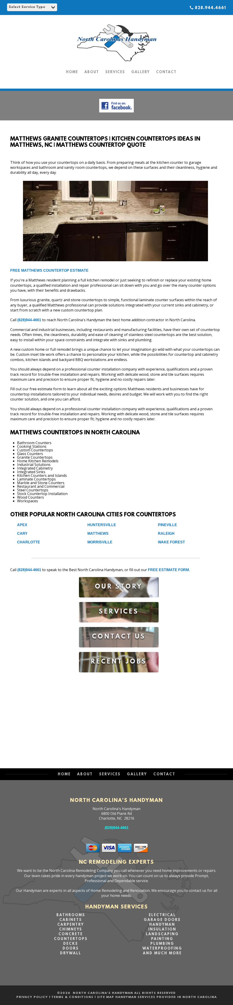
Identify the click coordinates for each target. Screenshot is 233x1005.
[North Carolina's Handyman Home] (116, 64)
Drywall (70, 953)
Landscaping (162, 934)
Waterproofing (162, 949)
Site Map (105, 997)
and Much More (162, 953)
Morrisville (99, 542)
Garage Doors (162, 920)
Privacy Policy (32, 997)
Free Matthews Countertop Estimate (49, 270)
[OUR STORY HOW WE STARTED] (119, 601)
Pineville (167, 525)
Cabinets (70, 920)
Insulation (162, 930)
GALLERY (140, 72)
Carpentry (70, 925)
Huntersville (101, 525)
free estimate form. (169, 570)
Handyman (162, 925)
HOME (72, 72)
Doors (71, 949)
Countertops (71, 939)
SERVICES (115, 72)
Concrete (70, 934)
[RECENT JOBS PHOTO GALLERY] (119, 676)
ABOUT (91, 72)
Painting (162, 939)
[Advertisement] (119, 716)
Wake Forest (171, 542)
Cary (22, 533)
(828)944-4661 (29, 320)
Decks (70, 944)
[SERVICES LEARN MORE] (119, 626)
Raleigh (166, 533)
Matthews (98, 533)
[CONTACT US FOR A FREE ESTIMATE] (119, 651)
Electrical (162, 915)
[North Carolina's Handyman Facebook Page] (116, 113)
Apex (22, 525)
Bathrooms (70, 915)
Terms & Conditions (72, 997)
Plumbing (162, 944)
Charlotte (28, 542)
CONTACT (166, 72)
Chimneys (70, 930)
